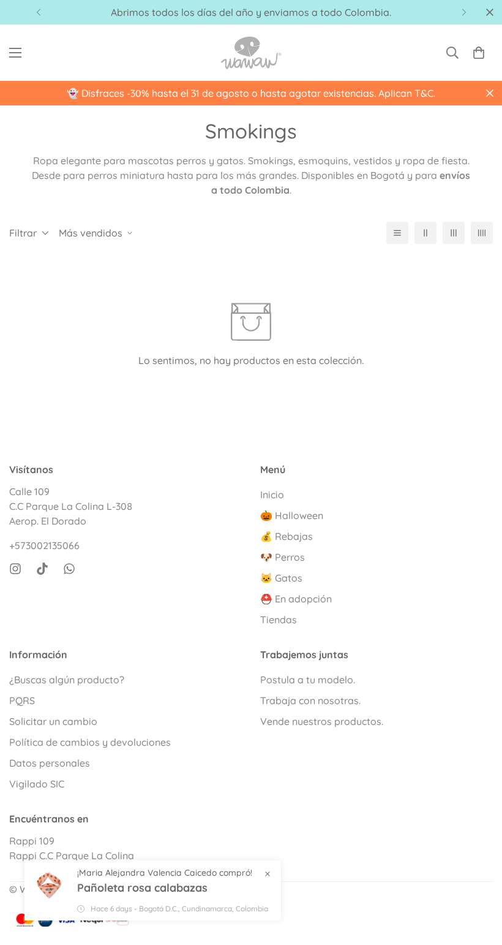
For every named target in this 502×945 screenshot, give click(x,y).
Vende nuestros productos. (321, 721)
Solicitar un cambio (53, 721)
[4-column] (482, 233)
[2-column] (425, 233)
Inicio (272, 494)
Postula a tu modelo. (307, 680)
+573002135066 (44, 545)
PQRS (22, 700)
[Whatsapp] (69, 569)
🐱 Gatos (281, 578)
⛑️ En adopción (296, 599)
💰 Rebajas (286, 536)
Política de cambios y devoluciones (90, 742)
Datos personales (49, 763)
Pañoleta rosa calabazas (142, 888)
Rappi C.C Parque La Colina (71, 855)
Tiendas (278, 619)
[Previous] (38, 12)
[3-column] (454, 233)
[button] (479, 53)
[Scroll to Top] (478, 878)
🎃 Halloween (291, 515)
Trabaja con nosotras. (310, 700)
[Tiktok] (42, 569)
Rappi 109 (31, 841)
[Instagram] (15, 569)
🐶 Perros (282, 557)
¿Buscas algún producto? (66, 680)
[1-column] (397, 233)
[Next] (464, 12)
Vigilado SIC (36, 784)
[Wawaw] (251, 53)
